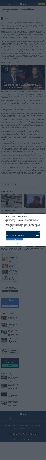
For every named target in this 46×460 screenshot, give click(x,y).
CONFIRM (14, 239)
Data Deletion (16, 243)
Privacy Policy (29, 243)
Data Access (23, 243)
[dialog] (23, 230)
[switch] (37, 235)
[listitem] (22, 232)
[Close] (44, 216)
